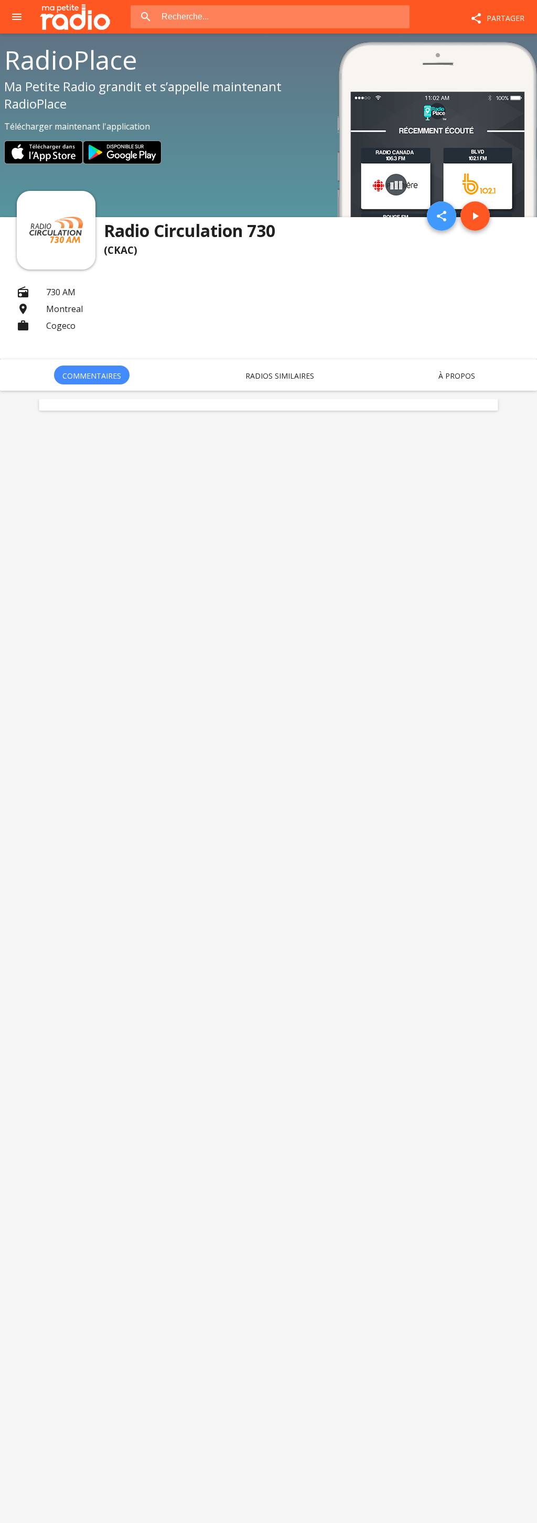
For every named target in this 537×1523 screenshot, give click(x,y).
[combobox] (285, 17)
